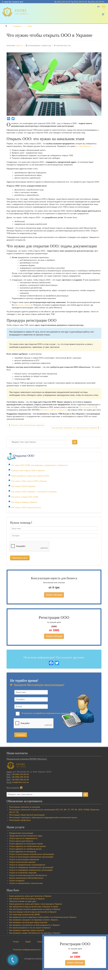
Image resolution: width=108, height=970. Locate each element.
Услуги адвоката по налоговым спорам (26, 844)
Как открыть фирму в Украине (24, 502)
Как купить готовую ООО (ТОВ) (24, 497)
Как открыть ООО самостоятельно (26, 507)
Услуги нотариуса (16, 880)
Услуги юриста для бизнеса (21, 841)
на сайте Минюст (83, 146)
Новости (19, 45)
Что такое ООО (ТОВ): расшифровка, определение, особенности (39, 465)
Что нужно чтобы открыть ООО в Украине (29, 481)
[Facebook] (9, 118)
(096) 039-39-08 (63, 2)
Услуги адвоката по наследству (22, 851)
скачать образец (24, 305)
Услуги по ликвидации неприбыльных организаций (31, 867)
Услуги (16, 942)
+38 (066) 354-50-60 (20, 774)
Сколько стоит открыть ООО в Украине (28, 470)
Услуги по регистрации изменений (24, 859)
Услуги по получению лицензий (22, 873)
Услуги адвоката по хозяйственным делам (27, 846)
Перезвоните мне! (20, 558)
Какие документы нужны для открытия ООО (30, 476)
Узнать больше (54, 594)
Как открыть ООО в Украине (23, 486)
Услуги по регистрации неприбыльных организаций (31, 854)
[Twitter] (13, 118)
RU (103, 7)
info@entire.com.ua (20, 782)
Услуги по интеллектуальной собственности (28, 875)
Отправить (20, 735)
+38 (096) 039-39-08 (20, 777)
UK (98, 7)
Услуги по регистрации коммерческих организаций (31, 857)
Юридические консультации (21, 833)
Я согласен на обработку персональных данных (45, 713)
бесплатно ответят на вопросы (53, 410)
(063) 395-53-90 (80, 2)
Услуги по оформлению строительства (26, 883)
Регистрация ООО (87, 407)
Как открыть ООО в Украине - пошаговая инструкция (34, 492)
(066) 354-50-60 (97, 2)
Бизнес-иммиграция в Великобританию (26, 878)
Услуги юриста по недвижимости (23, 838)
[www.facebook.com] (21, 787)
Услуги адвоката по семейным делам (25, 849)
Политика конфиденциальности (27, 949)
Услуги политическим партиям (22, 862)
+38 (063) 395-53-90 (20, 780)
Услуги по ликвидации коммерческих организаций (30, 870)
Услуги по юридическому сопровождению (27, 865)
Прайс (28, 942)
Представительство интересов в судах (25, 836)
